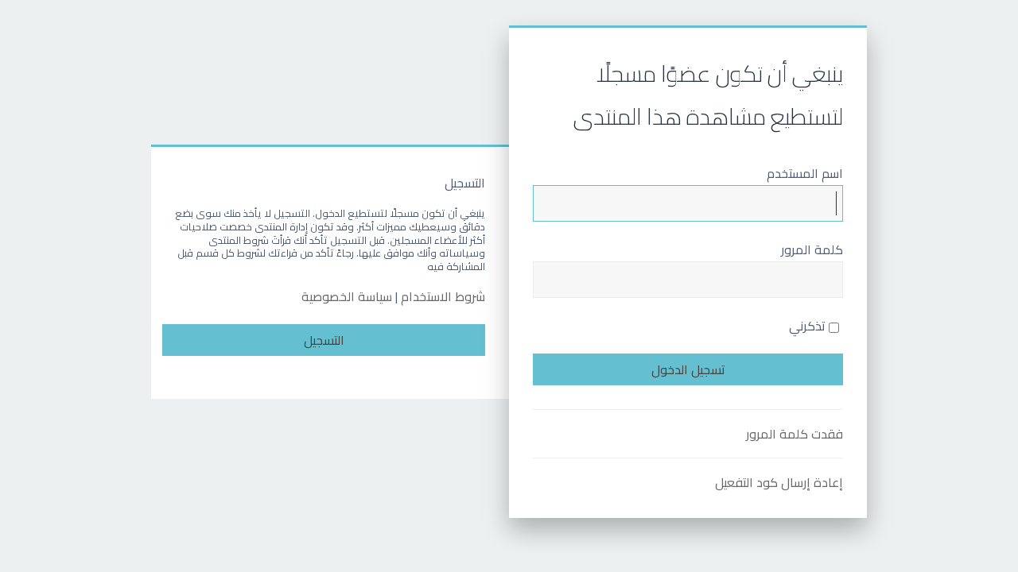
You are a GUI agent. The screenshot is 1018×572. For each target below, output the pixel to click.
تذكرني (809, 326)
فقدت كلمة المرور (794, 434)
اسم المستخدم (805, 173)
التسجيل (324, 340)
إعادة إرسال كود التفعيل (779, 482)
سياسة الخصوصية (346, 296)
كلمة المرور (812, 249)
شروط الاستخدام (443, 296)
